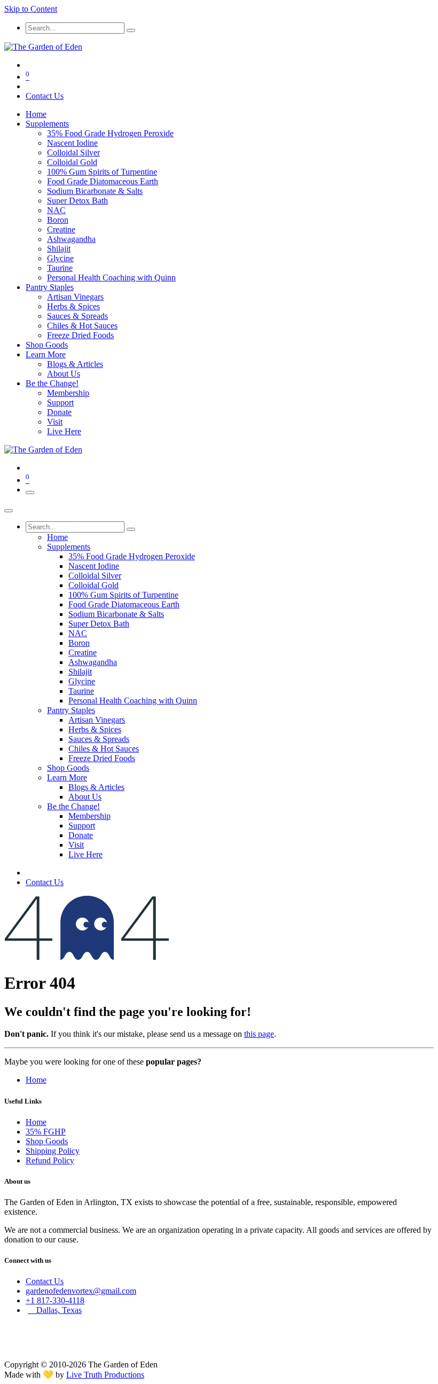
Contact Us (45, 95)
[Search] (131, 30)
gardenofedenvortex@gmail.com (81, 1290)
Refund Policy (50, 1160)
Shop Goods (47, 1141)
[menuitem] (36, 114)
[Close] (8, 510)
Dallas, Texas (55, 1310)
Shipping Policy (53, 1150)
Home (36, 1079)
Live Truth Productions (105, 1374)
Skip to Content (30, 8)
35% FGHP (46, 1131)
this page (259, 1033)
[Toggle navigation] (30, 492)
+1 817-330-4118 (55, 1300)
